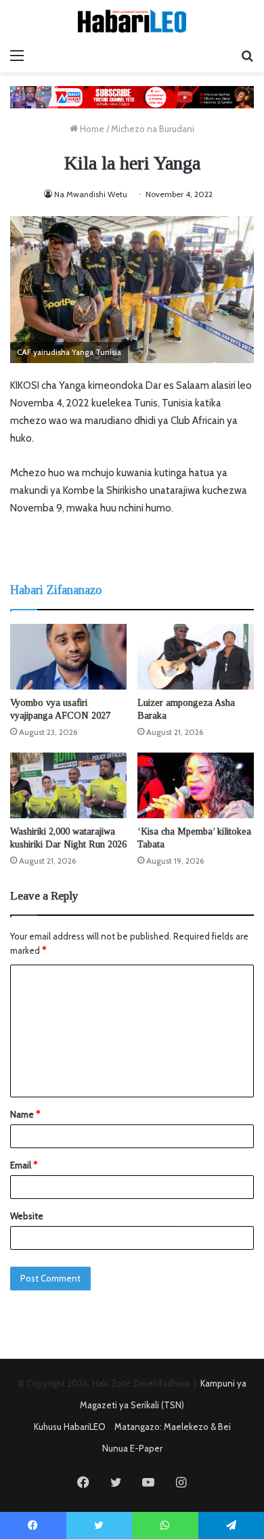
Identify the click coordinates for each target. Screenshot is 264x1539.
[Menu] (17, 55)
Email (23, 1165)
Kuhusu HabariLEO (70, 1426)
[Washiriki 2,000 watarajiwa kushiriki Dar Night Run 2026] (68, 785)
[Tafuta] (247, 55)
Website (26, 1215)
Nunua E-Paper (132, 1448)
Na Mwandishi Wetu (90, 194)
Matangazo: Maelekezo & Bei (172, 1426)
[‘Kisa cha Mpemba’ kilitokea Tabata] (195, 785)
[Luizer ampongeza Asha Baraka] (195, 657)
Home (91, 128)
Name (25, 1114)
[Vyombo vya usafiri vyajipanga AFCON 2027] (68, 657)
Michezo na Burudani (152, 128)
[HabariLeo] (132, 21)
